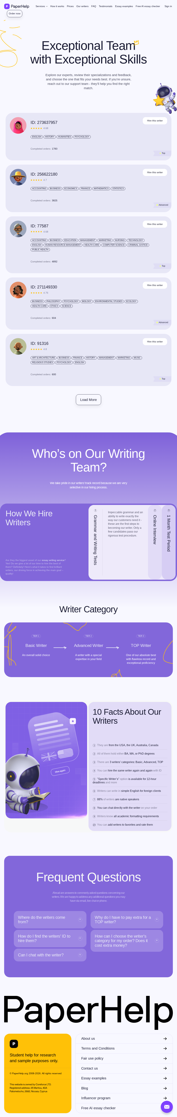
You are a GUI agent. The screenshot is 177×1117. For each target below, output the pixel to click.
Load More (88, 400)
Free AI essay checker (148, 6)
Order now (14, 13)
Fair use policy (92, 1058)
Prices (70, 6)
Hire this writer (155, 120)
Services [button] (41, 6)
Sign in (168, 6)
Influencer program (95, 1098)
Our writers (82, 6)
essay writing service (53, 560)
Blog (84, 1088)
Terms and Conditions (98, 1048)
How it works (57, 6)
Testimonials (105, 6)
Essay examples (124, 6)
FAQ (93, 6)
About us (88, 1038)
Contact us (89, 1068)
